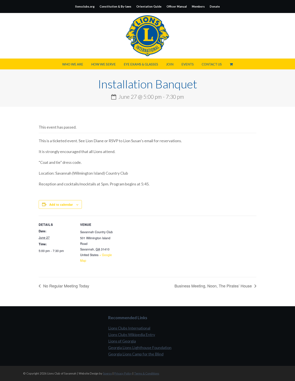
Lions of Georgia (122, 341)
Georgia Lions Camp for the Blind (135, 354)
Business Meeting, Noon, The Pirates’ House (213, 286)
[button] (231, 64)
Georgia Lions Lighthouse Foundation (139, 347)
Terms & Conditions (146, 373)
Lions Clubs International (129, 328)
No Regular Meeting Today (65, 286)
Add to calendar (61, 204)
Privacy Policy (123, 373)
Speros (107, 373)
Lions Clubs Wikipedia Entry (131, 334)
